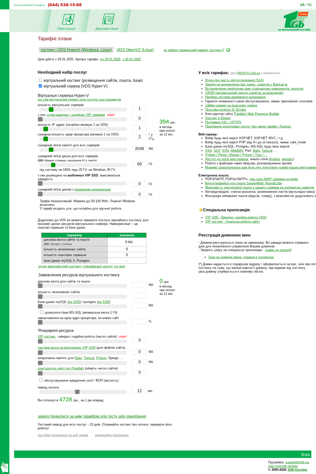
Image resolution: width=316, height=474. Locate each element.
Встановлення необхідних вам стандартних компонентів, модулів (254, 88)
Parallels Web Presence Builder (256, 114)
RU (310, 4)
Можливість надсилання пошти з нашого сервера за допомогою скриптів (259, 187)
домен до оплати (278, 250)
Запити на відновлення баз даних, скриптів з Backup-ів (246, 84)
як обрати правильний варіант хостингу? (194, 50)
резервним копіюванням (93, 189)
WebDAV (237, 150)
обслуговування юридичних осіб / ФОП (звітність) (81, 380)
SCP (217, 150)
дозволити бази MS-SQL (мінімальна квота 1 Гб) (81, 312)
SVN (225, 150)
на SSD (74, 302)
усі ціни (119, 266)
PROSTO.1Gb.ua (248, 73)
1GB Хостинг (297, 470)
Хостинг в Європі (218, 118)
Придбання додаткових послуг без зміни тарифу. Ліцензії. (248, 126)
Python (101, 358)
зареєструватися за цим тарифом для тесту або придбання (92, 416)
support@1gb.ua (297, 462)
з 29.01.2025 (131, 59)
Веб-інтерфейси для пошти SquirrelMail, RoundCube (243, 183)
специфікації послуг (98, 266)
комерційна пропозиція (112, 435)
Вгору (305, 454)
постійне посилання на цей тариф (63, 435)
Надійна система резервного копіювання (235, 97)
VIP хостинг (47, 336)
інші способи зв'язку (283, 466)
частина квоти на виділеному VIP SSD (67, 347)
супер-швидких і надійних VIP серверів (75, 115)
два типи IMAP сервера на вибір (274, 179)
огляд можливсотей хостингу (60, 266)
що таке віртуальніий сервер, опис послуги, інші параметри (79, 99)
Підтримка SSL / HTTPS (223, 122)
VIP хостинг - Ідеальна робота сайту (232, 221)
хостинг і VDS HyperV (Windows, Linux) (76, 50)
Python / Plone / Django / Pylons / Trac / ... (236, 155)
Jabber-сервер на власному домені (231, 105)
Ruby (78, 358)
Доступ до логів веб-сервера (226, 159)
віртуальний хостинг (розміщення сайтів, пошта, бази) (93, 80)
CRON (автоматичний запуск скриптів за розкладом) (244, 93)
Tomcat (89, 358)
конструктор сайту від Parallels (61, 368)
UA (302, 4)
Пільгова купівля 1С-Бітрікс (225, 109)
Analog (275, 159)
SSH (208, 150)
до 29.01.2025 (110, 59)
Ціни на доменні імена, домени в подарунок (241, 257)
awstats (287, 159)
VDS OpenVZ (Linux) (135, 50)
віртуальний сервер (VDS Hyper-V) (75, 86)
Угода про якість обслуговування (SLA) (234, 80)
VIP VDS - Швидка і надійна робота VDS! (236, 217)
